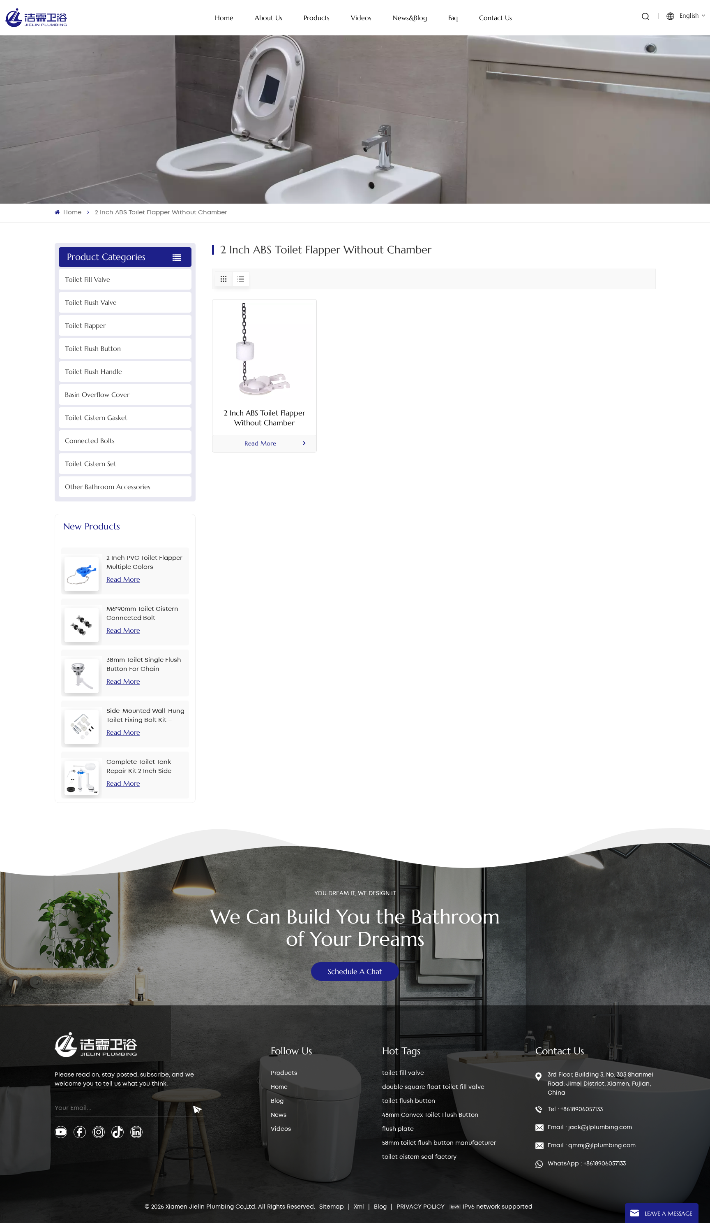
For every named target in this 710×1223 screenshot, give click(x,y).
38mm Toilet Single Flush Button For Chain (143, 664)
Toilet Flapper (85, 325)
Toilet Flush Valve (91, 302)
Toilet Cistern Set (90, 463)
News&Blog (410, 18)
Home (224, 18)
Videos (281, 1129)
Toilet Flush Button (93, 348)
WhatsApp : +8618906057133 (587, 1163)
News (278, 1115)
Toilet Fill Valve (87, 279)
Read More (123, 579)
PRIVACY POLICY (420, 1206)
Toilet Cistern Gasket (96, 417)
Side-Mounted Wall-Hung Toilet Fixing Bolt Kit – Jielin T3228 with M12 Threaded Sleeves (145, 716)
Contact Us (495, 18)
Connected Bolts (90, 440)
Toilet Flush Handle (93, 371)
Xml (359, 1206)
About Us (268, 18)
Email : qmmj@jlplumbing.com (592, 1145)
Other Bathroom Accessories (107, 487)
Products (284, 1073)
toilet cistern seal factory (419, 1157)
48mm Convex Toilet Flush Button (430, 1115)
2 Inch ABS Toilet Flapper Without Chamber (264, 417)
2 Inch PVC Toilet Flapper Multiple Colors (144, 562)
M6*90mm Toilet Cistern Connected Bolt (142, 613)
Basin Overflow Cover (97, 394)
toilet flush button (408, 1101)
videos (361, 18)
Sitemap (331, 1206)
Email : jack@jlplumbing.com (590, 1127)
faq (453, 18)
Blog (277, 1101)
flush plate (398, 1129)
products (317, 18)
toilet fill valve (403, 1073)
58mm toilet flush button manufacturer (439, 1143)
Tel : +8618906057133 (575, 1109)
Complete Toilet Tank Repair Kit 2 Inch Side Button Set (138, 767)
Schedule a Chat (355, 971)
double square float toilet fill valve (433, 1087)
